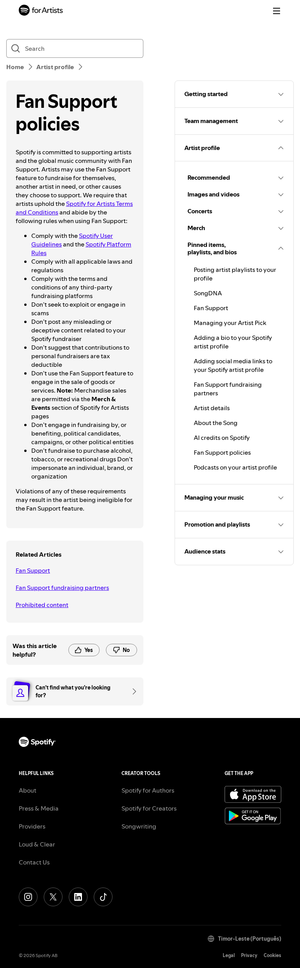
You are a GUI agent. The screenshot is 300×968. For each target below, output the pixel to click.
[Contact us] (131, 691)
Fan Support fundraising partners (62, 587)
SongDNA (208, 293)
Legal (229, 955)
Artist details (212, 408)
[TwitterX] (53, 897)
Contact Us (34, 862)
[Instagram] (28, 897)
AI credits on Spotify (222, 437)
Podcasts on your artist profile (235, 467)
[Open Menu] (276, 11)
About (27, 790)
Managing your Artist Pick (230, 322)
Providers (32, 826)
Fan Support (33, 570)
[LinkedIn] (78, 897)
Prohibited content (42, 604)
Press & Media (39, 808)
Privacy (249, 955)
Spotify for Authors (147, 790)
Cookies (272, 955)
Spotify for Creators (149, 808)
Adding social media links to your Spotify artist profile (233, 365)
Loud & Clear (37, 844)
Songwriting (138, 826)
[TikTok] (103, 897)
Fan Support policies (222, 452)
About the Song (216, 422)
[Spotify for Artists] (41, 11)
